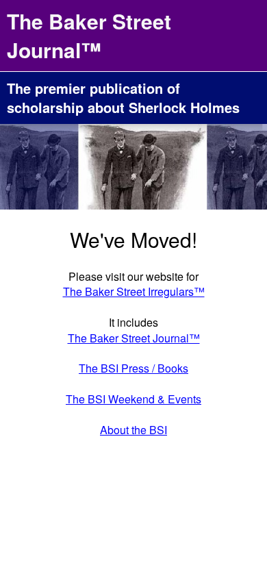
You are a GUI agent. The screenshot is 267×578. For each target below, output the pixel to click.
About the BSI (133, 430)
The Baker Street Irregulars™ (134, 291)
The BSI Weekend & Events (133, 399)
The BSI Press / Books (133, 368)
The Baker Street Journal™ (134, 338)
